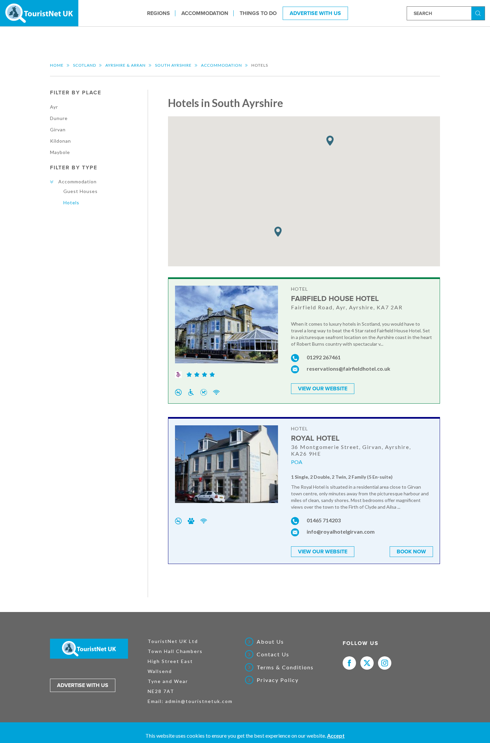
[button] (330, 141)
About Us (270, 642)
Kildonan (60, 141)
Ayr (54, 107)
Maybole (60, 152)
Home (57, 65)
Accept (336, 735)
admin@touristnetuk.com (199, 701)
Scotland (84, 65)
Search (479, 13)
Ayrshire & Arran (125, 65)
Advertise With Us (315, 13)
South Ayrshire (173, 65)
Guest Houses (80, 191)
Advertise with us (82, 685)
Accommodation (204, 13)
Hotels (71, 202)
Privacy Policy (278, 680)
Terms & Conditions (285, 667)
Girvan (58, 129)
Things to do (258, 13)
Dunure (59, 118)
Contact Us (273, 654)
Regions (158, 13)
